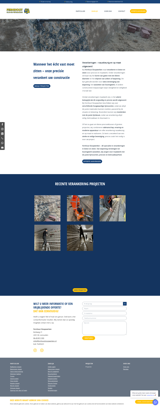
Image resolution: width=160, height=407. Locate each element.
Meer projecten (80, 290)
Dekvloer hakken (15, 374)
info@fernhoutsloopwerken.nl (45, 341)
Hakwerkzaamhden (54, 376)
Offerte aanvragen (138, 11)
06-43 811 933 (38, 338)
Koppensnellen (52, 379)
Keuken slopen (15, 383)
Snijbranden (52, 386)
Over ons (108, 11)
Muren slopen (14, 386)
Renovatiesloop (53, 381)
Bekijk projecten (42, 86)
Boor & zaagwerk (53, 371)
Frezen (12, 376)
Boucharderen (52, 374)
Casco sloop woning (16, 371)
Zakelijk (94, 11)
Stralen (50, 388)
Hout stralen (14, 381)
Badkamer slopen (15, 367)
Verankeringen (52, 390)
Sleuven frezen (52, 383)
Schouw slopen (15, 388)
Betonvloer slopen (16, 369)
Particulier (80, 11)
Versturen (88, 338)
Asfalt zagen (52, 367)
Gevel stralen (14, 379)
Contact (121, 11)
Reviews (125, 369)
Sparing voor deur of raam (18, 390)
